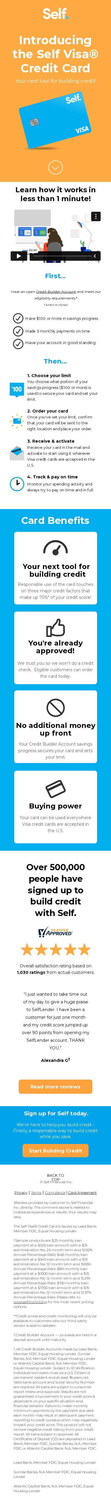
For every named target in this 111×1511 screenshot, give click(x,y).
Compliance (55, 1192)
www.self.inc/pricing (30, 1302)
